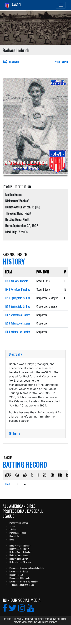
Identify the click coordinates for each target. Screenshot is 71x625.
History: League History (19, 548)
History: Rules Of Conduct (20, 552)
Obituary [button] (14, 433)
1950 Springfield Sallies (17, 306)
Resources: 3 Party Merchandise (23, 581)
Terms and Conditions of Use (21, 584)
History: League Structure (20, 562)
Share (65, 62)
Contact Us (14, 536)
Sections (14, 62)
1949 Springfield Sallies (17, 298)
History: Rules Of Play (18, 558)
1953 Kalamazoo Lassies (17, 323)
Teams (12, 526)
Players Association (17, 532)
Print (57, 62)
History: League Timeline (20, 545)
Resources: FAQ (16, 574)
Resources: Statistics (18, 571)
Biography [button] (15, 354)
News (11, 539)
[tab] (35, 354)
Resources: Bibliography (19, 578)
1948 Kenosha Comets (16, 281)
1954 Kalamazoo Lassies (17, 332)
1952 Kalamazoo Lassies (17, 315)
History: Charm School (18, 555)
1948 (7, 484)
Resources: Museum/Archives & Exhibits (26, 568)
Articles (12, 529)
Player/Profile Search (18, 523)
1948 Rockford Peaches (17, 289)
